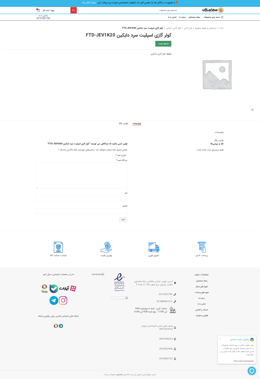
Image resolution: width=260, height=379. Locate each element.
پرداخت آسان (202, 255)
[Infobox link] (43, 17)
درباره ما (202, 298)
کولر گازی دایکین (173, 28)
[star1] (119, 282)
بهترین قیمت (106, 255)
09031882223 (166, 339)
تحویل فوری (153, 255)
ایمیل (125, 205)
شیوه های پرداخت (202, 292)
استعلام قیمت (163, 43)
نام (126, 193)
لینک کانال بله (89, 3)
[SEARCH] (73, 10)
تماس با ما (202, 303)
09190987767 (166, 358)
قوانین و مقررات (202, 315)
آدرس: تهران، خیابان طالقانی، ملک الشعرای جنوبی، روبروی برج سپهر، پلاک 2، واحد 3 (153, 283)
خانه (222, 28)
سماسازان (120, 374)
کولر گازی (188, 28)
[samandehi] (98, 274)
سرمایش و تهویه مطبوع (205, 28)
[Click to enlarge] (252, 109)
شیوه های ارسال (202, 286)
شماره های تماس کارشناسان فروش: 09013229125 (157, 327)
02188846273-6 (164, 301)
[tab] (136, 123)
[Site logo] (213, 10)
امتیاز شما (121, 155)
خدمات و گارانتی (201, 309)
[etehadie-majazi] (120, 304)
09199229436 (166, 349)
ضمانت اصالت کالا (58, 255)
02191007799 (165, 294)
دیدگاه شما (121, 160)
